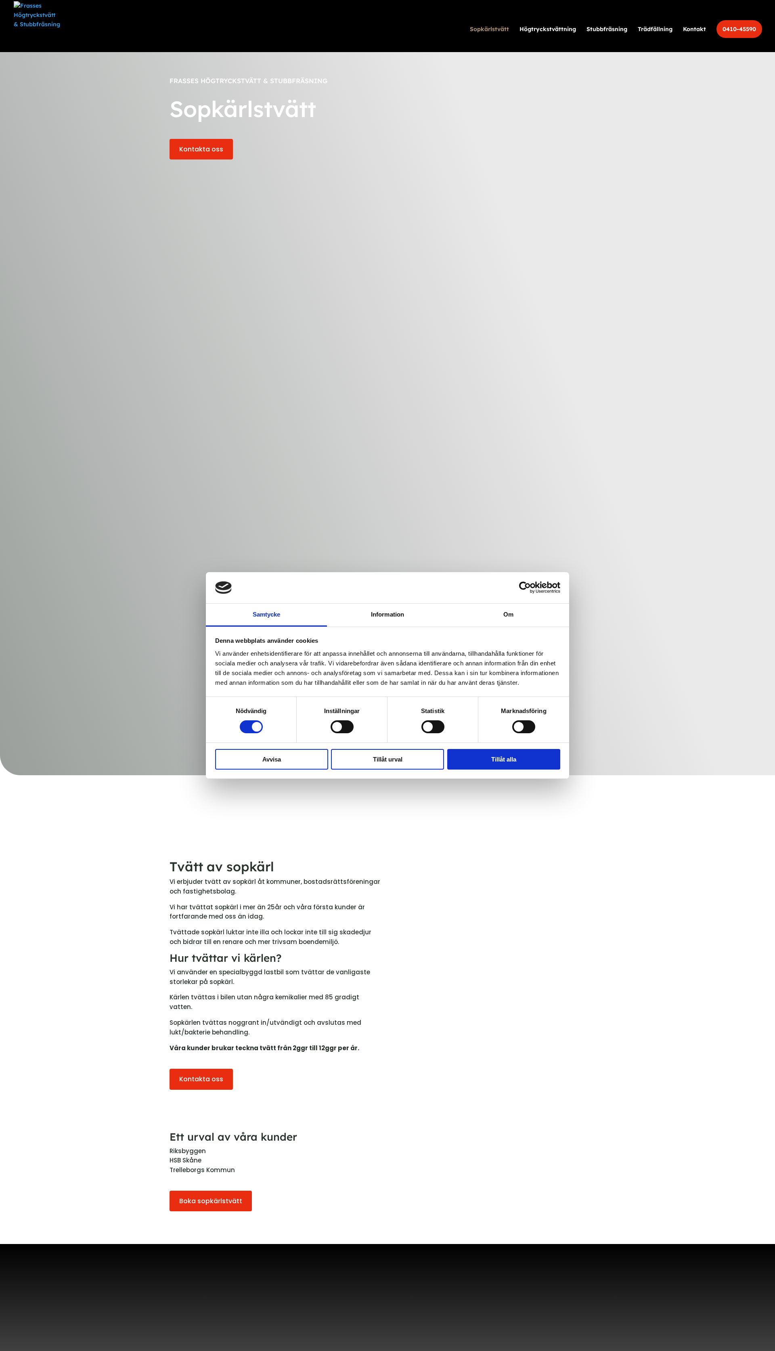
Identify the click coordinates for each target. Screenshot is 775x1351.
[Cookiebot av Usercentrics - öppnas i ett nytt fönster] (525, 587)
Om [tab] (508, 614)
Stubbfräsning (606, 29)
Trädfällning (655, 29)
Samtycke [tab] (267, 614)
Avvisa (271, 759)
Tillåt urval (387, 759)
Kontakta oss (201, 149)
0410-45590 (739, 29)
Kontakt (694, 29)
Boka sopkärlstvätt (210, 1201)
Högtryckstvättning (547, 29)
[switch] (342, 726)
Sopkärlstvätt (489, 29)
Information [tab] (387, 614)
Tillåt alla (503, 759)
